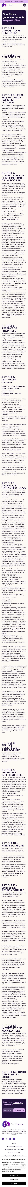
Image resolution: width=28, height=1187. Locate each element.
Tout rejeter (14, 1183)
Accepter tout (14, 1175)
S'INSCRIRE (18, 1110)
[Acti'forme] (7, 5)
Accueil (14, 1143)
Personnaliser (14, 1179)
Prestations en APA (14, 1153)
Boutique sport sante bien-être (14, 1150)
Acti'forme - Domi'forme (14, 1146)
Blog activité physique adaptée (14, 1156)
